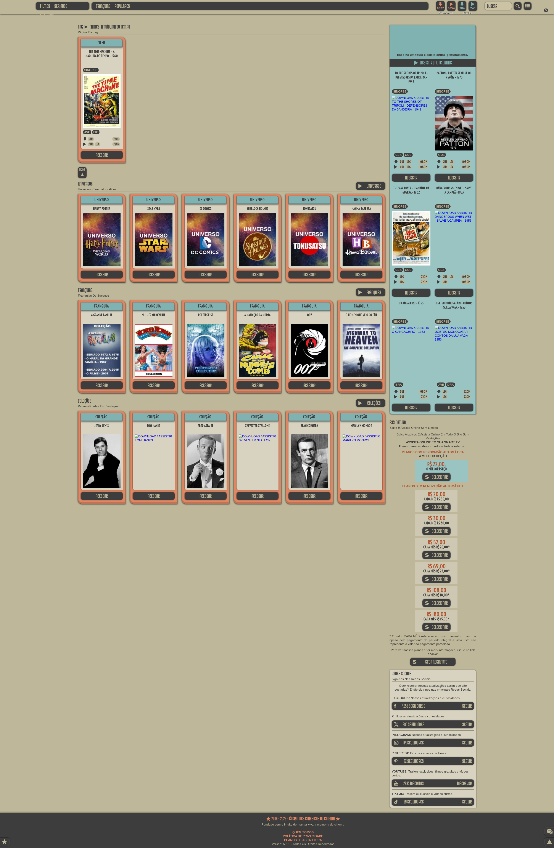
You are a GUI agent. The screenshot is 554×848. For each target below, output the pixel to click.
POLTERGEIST (205, 315)
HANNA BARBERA (361, 208)
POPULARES (122, 6)
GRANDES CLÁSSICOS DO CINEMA (14, 5)
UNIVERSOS (369, 186)
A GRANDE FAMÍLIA (101, 315)
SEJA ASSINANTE (429, 661)
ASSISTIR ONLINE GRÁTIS (433, 62)
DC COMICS (205, 208)
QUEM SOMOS (303, 832)
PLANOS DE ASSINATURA (303, 840)
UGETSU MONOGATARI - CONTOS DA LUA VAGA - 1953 (454, 305)
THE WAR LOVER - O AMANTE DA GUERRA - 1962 (411, 190)
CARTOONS (47, 13)
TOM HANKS (153, 426)
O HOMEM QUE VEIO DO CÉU (361, 315)
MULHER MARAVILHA (153, 315)
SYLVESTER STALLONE (257, 426)
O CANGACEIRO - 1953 (411, 303)
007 (309, 315)
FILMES (45, 6)
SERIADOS (60, 6)
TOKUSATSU (309, 208)
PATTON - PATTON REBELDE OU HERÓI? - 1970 (454, 75)
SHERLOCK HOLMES (257, 208)
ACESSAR (102, 155)
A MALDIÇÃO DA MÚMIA (257, 315)
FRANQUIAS (103, 6)
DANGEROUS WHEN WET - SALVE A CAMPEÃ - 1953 (454, 190)
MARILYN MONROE (361, 426)
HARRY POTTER (101, 208)
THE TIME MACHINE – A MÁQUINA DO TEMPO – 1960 (101, 54)
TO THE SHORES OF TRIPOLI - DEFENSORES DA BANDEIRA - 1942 (411, 77)
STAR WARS (153, 208)
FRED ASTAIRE (205, 426)
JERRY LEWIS (102, 426)
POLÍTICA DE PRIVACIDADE (303, 836)
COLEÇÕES (369, 403)
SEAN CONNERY (309, 426)
